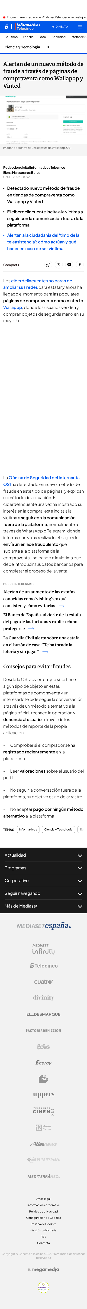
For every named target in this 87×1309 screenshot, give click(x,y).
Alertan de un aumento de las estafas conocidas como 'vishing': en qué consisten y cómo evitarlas (39, 598)
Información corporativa (43, 1205)
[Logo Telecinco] (44, 965)
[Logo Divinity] (43, 998)
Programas (15, 867)
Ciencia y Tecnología (22, 47)
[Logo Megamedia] (45, 1270)
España (28, 36)
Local (42, 36)
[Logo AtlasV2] (43, 1144)
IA (48, 47)
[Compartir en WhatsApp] (48, 265)
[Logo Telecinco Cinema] (43, 1111)
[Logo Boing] (43, 1046)
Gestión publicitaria (43, 1230)
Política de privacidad (43, 1211)
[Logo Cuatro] (43, 982)
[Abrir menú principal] (80, 26)
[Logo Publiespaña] (43, 1160)
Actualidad (15, 855)
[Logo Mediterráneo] (43, 1176)
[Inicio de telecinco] (6, 26)
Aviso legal (43, 1198)
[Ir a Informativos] (27, 26)
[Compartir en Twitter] (59, 265)
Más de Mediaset (21, 905)
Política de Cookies (43, 1224)
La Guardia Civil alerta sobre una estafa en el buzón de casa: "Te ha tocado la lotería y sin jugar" (41, 644)
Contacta (43, 1243)
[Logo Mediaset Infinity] (43, 949)
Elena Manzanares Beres (21, 172)
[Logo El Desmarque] (43, 1014)
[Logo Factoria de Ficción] (43, 1030)
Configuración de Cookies (43, 1217)
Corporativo (17, 880)
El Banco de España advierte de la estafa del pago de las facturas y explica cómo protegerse (42, 621)
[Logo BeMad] (43, 1079)
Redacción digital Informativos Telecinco (34, 167)
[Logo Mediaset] (43, 928)
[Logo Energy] (43, 1063)
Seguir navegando (22, 893)
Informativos (28, 829)
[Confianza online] (43, 1291)
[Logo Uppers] (43, 1095)
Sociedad (59, 36)
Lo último (11, 36)
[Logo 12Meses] (43, 1128)
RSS (43, 1236)
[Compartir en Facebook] (80, 265)
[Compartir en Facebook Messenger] (69, 265)
